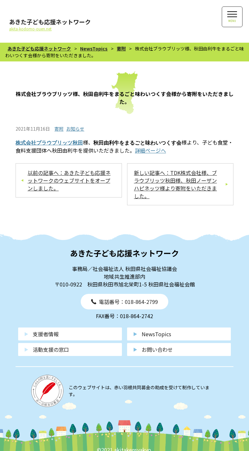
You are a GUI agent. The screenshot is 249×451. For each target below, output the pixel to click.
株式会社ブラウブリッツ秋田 (49, 142)
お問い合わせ (157, 349)
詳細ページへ (150, 150)
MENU (232, 21)
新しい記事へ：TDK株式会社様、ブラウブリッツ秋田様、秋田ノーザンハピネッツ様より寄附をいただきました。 (175, 184)
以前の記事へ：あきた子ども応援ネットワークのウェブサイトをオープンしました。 (69, 180)
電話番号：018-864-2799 (128, 302)
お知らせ (75, 128)
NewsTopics (156, 334)
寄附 (59, 128)
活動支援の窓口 (51, 349)
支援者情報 (46, 334)
